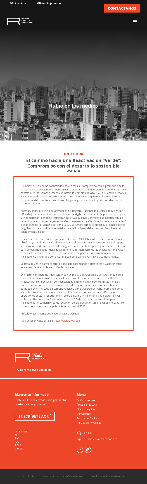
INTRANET (21, 431)
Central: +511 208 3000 (35, 370)
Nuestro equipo (86, 409)
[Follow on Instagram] (88, 450)
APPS (18, 445)
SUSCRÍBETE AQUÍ (35, 416)
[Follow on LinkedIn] (80, 450)
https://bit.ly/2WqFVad (67, 320)
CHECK (19, 448)
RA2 (17, 442)
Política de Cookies (88, 418)
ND (17, 435)
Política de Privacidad (89, 422)
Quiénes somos (86, 400)
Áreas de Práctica (87, 404)
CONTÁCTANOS (122, 8)
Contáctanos (84, 413)
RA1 (17, 438)
